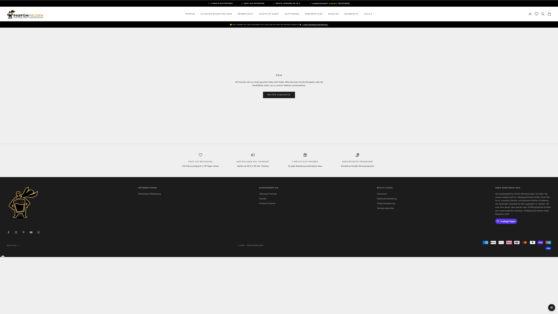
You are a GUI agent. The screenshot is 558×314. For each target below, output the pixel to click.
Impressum (382, 193)
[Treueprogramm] (551, 307)
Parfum (190, 14)
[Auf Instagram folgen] (16, 232)
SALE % (368, 14)
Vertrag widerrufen (385, 208)
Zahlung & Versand (268, 193)
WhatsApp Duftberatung (149, 193)
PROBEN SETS (245, 14)
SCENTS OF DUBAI (269, 14)
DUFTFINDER (292, 14)
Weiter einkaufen (279, 94)
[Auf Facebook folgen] (8, 232)
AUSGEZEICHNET (330, 4)
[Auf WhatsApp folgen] (38, 232)
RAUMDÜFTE (351, 14)
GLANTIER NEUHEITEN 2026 (216, 14)
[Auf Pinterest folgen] (23, 232)
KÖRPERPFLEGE (314, 14)
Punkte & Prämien (267, 203)
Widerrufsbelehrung (386, 203)
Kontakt (262, 198)
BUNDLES (333, 14)
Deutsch (12, 246)
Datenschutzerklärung (387, 198)
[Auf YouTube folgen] (31, 232)
